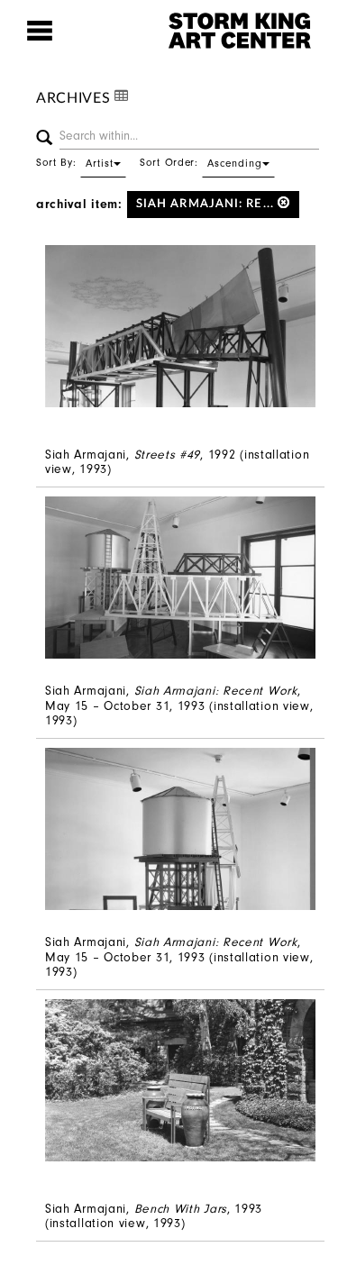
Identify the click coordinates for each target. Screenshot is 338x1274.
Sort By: (75, 162)
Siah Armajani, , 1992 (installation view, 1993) (177, 462)
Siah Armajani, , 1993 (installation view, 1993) (153, 1216)
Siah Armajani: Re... (207, 204)
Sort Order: (201, 162)
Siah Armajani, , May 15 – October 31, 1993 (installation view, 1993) (179, 706)
